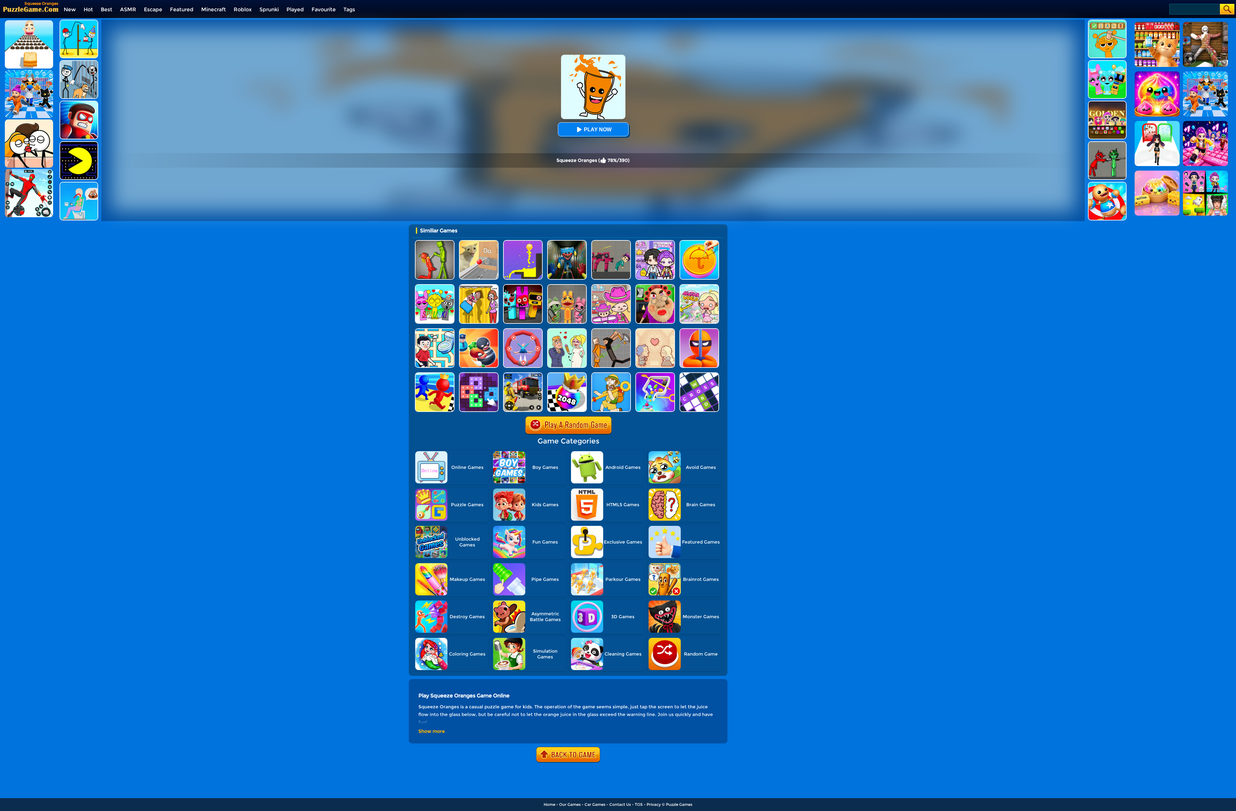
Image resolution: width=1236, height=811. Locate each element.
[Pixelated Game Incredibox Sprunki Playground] (1107, 143)
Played (295, 9)
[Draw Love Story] (567, 330)
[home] (30, 9)
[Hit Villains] (79, 103)
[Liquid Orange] (523, 242)
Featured (181, 9)
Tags (349, 9)
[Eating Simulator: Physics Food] (79, 184)
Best (106, 9)
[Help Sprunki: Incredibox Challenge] (1107, 22)
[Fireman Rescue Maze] (523, 374)
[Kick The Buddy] (1107, 184)
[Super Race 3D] (434, 374)
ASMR (128, 9)
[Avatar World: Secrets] (655, 242)
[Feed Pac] (79, 143)
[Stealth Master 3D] (699, 330)
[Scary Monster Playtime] (567, 242)
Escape (153, 9)
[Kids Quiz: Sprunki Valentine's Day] (434, 286)
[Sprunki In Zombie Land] (523, 286)
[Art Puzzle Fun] (479, 374)
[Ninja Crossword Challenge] (699, 374)
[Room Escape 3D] (479, 330)
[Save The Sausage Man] (523, 330)
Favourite (324, 9)
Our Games (570, 804)
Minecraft (213, 9)
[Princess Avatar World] (699, 286)
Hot (88, 9)
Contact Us (620, 804)
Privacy (654, 804)
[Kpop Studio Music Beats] (1107, 103)
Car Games (595, 804)
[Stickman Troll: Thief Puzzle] (79, 62)
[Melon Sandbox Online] (434, 242)
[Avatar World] (611, 286)
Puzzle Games (679, 804)
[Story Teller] (655, 330)
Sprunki (269, 9)
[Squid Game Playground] (611, 242)
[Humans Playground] (611, 330)
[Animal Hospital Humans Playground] (567, 286)
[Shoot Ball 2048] (567, 374)
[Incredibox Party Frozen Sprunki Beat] (1107, 62)
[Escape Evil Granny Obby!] (655, 286)
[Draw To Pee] (434, 330)
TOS (639, 804)
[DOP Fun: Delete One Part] (479, 286)
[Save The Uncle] (611, 374)
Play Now (598, 129)
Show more (431, 731)
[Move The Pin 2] (655, 374)
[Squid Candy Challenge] (699, 242)
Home (549, 804)
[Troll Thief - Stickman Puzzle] (79, 22)
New (70, 9)
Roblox (243, 9)
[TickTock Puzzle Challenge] (479, 242)
